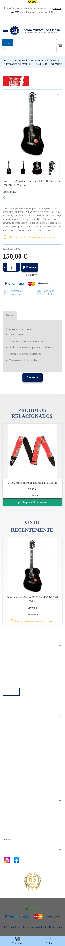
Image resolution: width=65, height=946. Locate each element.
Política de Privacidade (18, 664)
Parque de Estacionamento (20, 673)
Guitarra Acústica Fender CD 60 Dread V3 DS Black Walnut (32, 599)
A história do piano (16, 828)
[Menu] (5, 30)
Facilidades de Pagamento (20, 678)
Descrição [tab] (9, 315)
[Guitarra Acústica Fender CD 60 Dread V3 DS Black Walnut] (32, 566)
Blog (8, 833)
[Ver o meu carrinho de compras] (60, 45)
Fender (13, 191)
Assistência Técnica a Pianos (22, 682)
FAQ (9, 654)
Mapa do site (13, 814)
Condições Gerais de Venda (21, 668)
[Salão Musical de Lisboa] (14, 30)
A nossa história (14, 823)
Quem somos (13, 818)
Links (9, 659)
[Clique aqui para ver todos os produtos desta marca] (16, 81)
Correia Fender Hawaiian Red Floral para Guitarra (32, 482)
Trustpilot (7, 839)
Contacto (11, 809)
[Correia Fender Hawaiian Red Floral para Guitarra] (32, 451)
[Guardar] (5, 197)
